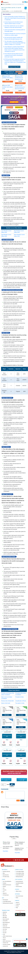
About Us (17, 902)
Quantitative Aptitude (19, 883)
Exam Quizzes (5, 899)
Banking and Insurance (7, 884)
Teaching (4, 889)
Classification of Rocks (20, 700)
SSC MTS (4, 932)
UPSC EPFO (5, 920)
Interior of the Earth (5, 703)
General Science (19, 886)
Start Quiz (6, 714)
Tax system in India (19, 703)
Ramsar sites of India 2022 (7, 700)
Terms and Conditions (11, 952)
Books (17, 897)
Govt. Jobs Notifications (7, 881)
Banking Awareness (19, 876)
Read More (7, 81)
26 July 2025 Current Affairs (7, 780)
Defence (4, 886)
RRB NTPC (5, 912)
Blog (4, 873)
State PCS (5, 893)
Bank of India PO (6, 919)
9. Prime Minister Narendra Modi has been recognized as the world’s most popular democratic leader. (13, 55)
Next (27, 847)
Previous (1, 847)
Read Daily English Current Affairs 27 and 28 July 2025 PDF (14, 772)
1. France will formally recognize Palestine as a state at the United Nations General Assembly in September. (14, 18)
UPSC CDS (5, 925)
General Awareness (19, 881)
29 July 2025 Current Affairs (22, 779)
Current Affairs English (20, 871)
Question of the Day (6, 871)
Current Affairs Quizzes (7, 901)
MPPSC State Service (7, 941)
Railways (4, 883)
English (17, 884)
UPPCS (4, 939)
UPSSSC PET (5, 946)
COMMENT (22, 800)
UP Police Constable (6, 944)
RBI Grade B (5, 924)
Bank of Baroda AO (6, 922)
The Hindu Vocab (6, 876)
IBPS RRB (5, 917)
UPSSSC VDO (5, 942)
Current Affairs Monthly (20, 874)
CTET (4, 934)
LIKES (8, 784)
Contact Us (18, 904)
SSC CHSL (5, 929)
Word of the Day (6, 874)
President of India (19, 697)
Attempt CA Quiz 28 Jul (14, 66)
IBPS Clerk (5, 915)
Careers (17, 905)
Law (3, 891)
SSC (4, 888)
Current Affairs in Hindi (20, 873)
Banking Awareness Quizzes (8, 903)
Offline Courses (18, 891)
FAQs (17, 907)
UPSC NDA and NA (6, 927)
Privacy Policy (18, 952)
